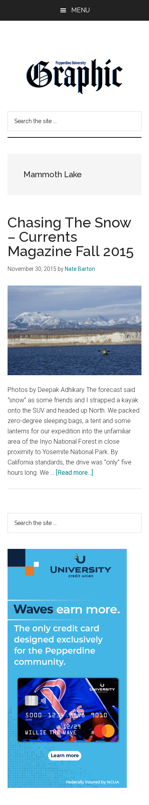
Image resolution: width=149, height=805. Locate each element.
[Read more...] (74, 472)
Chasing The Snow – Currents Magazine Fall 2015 (71, 236)
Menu (80, 10)
